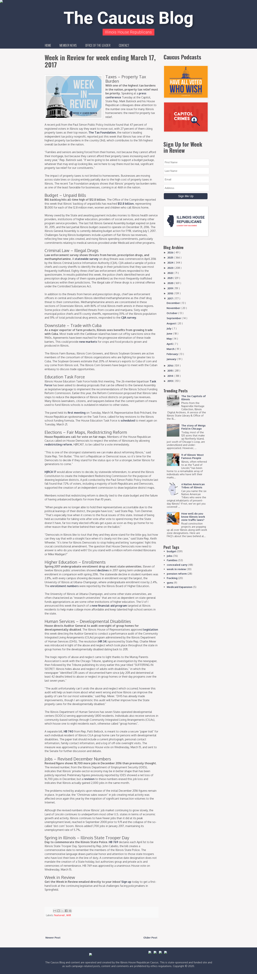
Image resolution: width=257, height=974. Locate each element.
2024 (170, 262)
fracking (172, 578)
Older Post (150, 937)
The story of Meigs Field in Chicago (193, 427)
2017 (170, 298)
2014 (170, 376)
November (174, 308)
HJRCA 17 (50, 472)
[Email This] (54, 910)
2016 (170, 365)
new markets (88, 341)
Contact (124, 45)
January (172, 359)
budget (171, 551)
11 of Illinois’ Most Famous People (192, 456)
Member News (68, 45)
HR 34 (102, 641)
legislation (150, 629)
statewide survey (86, 259)
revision (89, 779)
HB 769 (113, 842)
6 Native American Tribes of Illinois (193, 486)
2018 (170, 293)
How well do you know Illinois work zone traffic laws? (193, 517)
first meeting (76, 412)
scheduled (128, 420)
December (174, 303)
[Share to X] (62, 910)
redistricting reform (58, 444)
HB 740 (68, 731)
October (172, 313)
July (169, 328)
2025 (170, 257)
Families (172, 560)
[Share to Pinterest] (70, 910)
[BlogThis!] (58, 910)
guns (170, 582)
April (170, 344)
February (173, 354)
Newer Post (52, 937)
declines (103, 570)
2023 (170, 267)
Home (48, 45)
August (172, 323)
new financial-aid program (109, 605)
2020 (170, 283)
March (171, 349)
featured (59, 915)
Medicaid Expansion (179, 587)
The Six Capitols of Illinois (193, 397)
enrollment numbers (64, 586)
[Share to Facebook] (66, 910)
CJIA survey (128, 317)
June (170, 333)
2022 (170, 273)
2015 (170, 370)
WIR (68, 915)
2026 (170, 252)
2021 (170, 278)
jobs (169, 556)
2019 (170, 288)
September (174, 318)
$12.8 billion (126, 203)
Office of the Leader (97, 45)
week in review (176, 569)
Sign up (126, 881)
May (170, 338)
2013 (170, 381)
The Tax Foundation (102, 132)
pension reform (177, 573)
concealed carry (177, 564)
